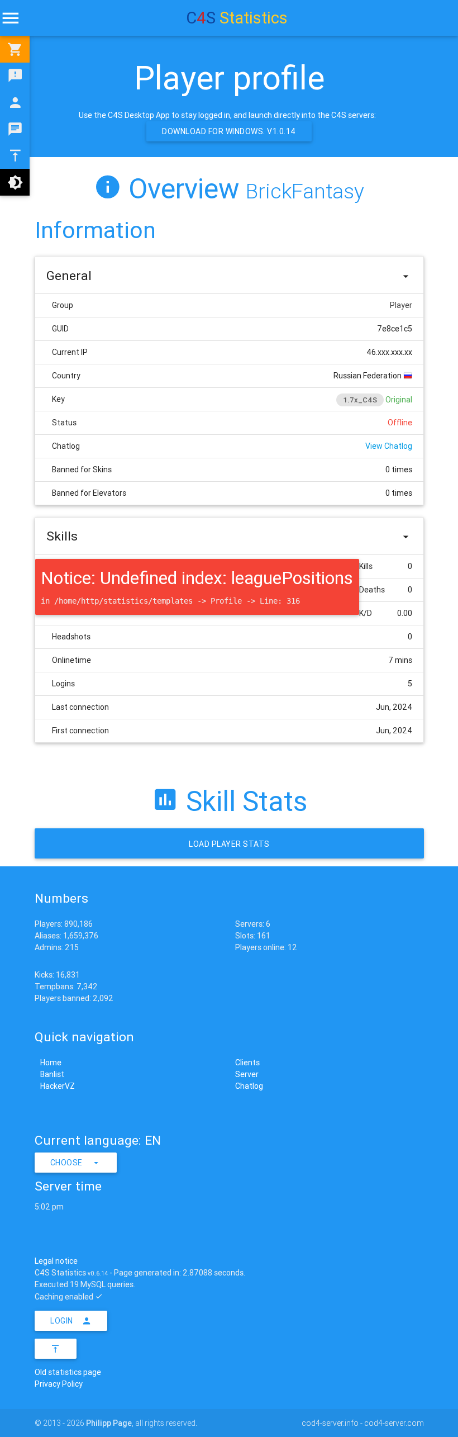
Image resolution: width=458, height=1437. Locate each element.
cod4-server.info (330, 1423)
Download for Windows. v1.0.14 (229, 131)
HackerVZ (57, 1086)
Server (247, 1074)
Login (61, 1321)
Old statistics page (68, 1372)
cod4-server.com (394, 1423)
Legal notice (56, 1261)
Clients (247, 1062)
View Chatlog (388, 446)
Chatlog (249, 1086)
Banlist (52, 1074)
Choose (66, 1163)
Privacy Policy (59, 1384)
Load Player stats (229, 844)
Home (50, 1062)
